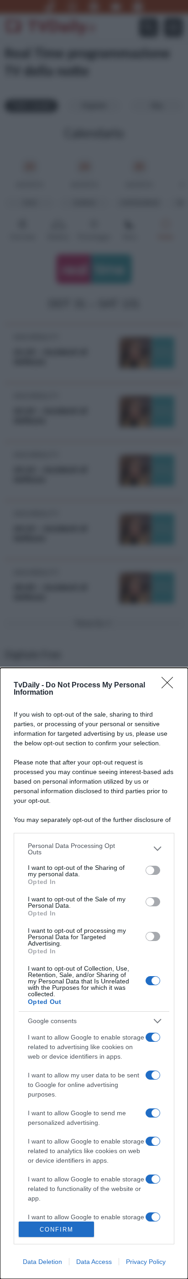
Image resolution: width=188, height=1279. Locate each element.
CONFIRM (56, 1229)
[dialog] (94, 973)
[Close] (170, 685)
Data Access (94, 1261)
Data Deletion (42, 1261)
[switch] (153, 870)
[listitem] (94, 848)
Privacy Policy (146, 1261)
